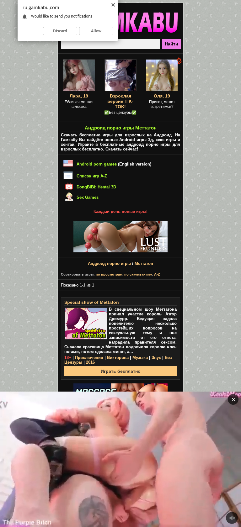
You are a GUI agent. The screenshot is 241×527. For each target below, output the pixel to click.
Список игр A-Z (92, 176)
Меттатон (144, 263)
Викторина (118, 357)
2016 (90, 362)
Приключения (89, 357)
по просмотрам (109, 274)
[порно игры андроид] (120, 33)
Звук (156, 357)
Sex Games (88, 197)
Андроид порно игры (109, 263)
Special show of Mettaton (91, 302)
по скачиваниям (138, 274)
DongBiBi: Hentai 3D (96, 187)
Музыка (140, 357)
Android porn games (97, 164)
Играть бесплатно (121, 371)
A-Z (157, 274)
